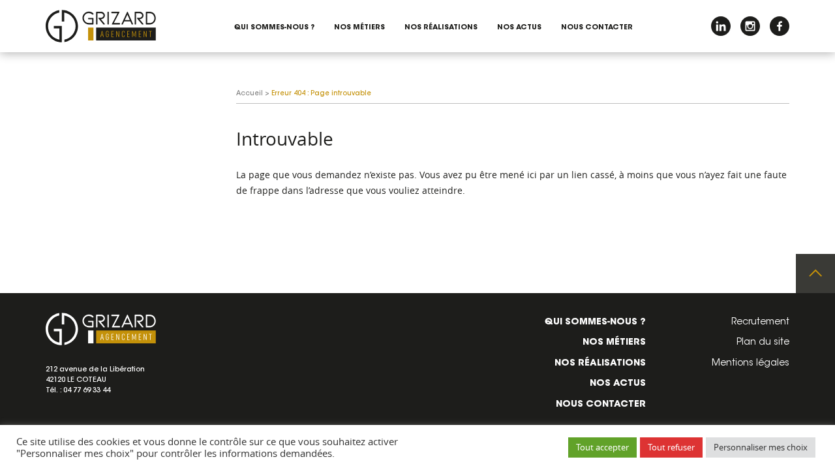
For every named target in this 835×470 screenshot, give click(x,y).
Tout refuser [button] (671, 447)
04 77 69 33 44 (86, 390)
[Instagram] (750, 26)
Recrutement (760, 322)
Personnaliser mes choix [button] (761, 447)
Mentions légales (750, 363)
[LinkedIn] (721, 26)
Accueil (249, 94)
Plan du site (762, 342)
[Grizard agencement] (101, 26)
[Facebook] (779, 26)
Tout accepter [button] (602, 447)
